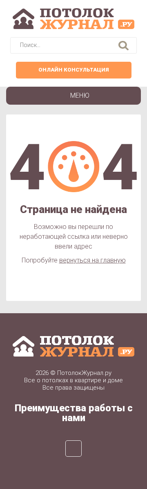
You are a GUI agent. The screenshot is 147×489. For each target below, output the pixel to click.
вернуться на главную (92, 260)
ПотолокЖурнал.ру (84, 373)
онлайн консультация (73, 70)
